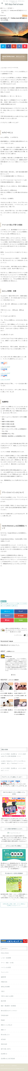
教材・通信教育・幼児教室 (8, 1005)
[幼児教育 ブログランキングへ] (5, 784)
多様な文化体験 (5, 986)
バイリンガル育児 (22, 603)
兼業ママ (10, 605)
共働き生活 (4, 981)
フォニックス (4, 972)
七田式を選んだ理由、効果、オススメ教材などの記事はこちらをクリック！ (14, 904)
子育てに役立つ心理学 (7, 996)
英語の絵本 (4, 1044)
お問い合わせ (14, 1065)
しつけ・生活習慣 (6, 958)
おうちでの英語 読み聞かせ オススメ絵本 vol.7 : (13, 769)
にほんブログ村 (5, 367)
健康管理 (3, 977)
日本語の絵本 (4, 1015)
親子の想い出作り (6, 1049)
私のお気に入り (5, 1034)
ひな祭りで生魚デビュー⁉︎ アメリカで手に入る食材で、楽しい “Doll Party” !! (13, 762)
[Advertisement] (14, 584)
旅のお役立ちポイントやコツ (9, 1010)
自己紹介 (4, 601)
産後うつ (3, 1029)
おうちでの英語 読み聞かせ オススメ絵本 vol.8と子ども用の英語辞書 (13, 755)
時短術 (3, 1020)
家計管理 (3, 1001)
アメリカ (4, 603)
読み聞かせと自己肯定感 (8, 1058)
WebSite (14, 674)
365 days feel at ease (14, 4)
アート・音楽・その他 (7, 962)
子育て (15, 605)
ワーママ (4, 605)
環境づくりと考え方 (6, 1025)
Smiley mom (8, 656)
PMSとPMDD (5, 953)
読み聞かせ (4, 1053)
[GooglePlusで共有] (14, 46)
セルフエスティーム (12, 603)
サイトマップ (8, 1065)
